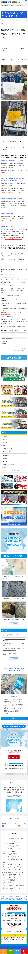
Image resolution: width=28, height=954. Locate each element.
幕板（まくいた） (7, 869)
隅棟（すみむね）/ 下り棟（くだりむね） (13, 884)
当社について (15, 718)
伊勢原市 (8, 792)
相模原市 (11, 788)
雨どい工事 (6, 445)
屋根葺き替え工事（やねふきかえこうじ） (13, 859)
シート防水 (6, 850)
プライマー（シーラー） (9, 840)
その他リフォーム (7, 467)
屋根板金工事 (6, 455)
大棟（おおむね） (7, 882)
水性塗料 (12, 843)
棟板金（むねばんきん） (15, 874)
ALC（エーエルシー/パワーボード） (11, 842)
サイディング (21, 840)
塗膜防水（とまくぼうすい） (10, 851)
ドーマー (5, 885)
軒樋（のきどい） (20, 885)
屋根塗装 (5, 439)
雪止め (5, 861)
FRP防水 (5, 888)
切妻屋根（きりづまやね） (9, 880)
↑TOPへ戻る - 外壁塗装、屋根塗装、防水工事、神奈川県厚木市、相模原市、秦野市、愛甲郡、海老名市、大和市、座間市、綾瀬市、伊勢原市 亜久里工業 (14, 898)
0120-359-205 (14, 282)
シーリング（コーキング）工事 (10, 845)
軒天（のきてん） (7, 875)
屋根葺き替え (6, 458)
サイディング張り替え (8, 464)
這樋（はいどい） (18, 869)
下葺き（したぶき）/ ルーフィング (11, 863)
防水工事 (5, 442)
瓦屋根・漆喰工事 (7, 448)
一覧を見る (15, 623)
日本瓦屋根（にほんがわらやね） (11, 856)
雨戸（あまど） (18, 867)
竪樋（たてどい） (7, 887)
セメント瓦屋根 (7, 854)
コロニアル (12, 890)
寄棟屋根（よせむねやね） (9, 879)
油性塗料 (5, 843)
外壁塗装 (5, 436)
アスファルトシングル (15, 888)
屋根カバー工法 (7, 452)
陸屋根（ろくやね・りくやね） (10, 853)
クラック (5, 838)
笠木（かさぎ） (19, 864)
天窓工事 (5, 461)
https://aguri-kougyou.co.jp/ (8, 277)
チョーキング (13, 838)
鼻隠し (11, 885)
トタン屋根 (6, 858)
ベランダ (13, 846)
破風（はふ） (17, 875)
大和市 (12, 790)
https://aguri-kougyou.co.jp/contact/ (18, 330)
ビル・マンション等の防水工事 (11, 471)
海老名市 (6, 790)
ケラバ (16, 877)
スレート (5, 890)
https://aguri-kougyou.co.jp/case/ (16, 299)
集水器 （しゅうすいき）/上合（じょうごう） (13, 872)
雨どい (5, 874)
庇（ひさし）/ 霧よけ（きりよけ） (11, 866)
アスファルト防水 (7, 848)
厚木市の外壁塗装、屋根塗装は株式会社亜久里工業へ (10, 947)
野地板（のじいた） (8, 864)
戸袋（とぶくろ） (7, 867)
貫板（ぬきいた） (7, 877)
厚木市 (6, 788)
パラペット (17, 887)
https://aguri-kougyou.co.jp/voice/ (16, 301)
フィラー (21, 838)
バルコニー (6, 846)
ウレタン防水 (17, 848)
